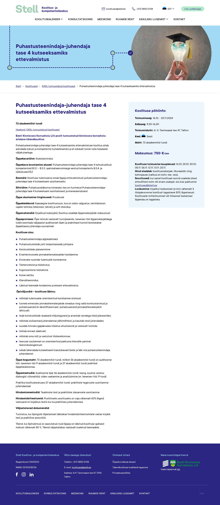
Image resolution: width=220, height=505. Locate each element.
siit (178, 469)
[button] (169, 9)
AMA (201, 493)
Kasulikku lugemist (152, 19)
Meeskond (104, 19)
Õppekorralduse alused (123, 461)
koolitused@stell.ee (146, 185)
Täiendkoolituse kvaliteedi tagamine (130, 467)
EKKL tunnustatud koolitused (42, 129)
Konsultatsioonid (80, 19)
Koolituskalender (47, 19)
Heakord (20, 129)
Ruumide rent (125, 19)
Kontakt (179, 19)
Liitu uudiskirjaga (192, 8)
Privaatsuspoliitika (121, 472)
